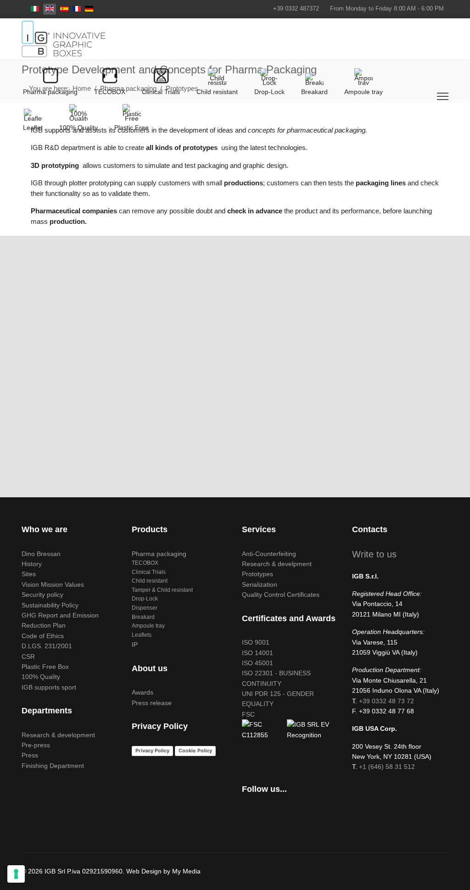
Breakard (143, 617)
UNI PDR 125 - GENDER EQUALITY (278, 698)
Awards (142, 692)
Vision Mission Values (53, 584)
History (32, 563)
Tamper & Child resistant (162, 590)
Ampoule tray (148, 626)
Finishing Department (53, 765)
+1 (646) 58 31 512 (387, 766)
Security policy (42, 594)
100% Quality (41, 676)
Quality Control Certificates (280, 594)
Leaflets (141, 635)
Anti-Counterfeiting (269, 553)
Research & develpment (277, 563)
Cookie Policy (195, 750)
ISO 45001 (257, 663)
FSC (248, 714)
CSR (28, 656)
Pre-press (36, 745)
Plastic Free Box (45, 666)
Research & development (58, 735)
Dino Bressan (41, 553)
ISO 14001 (257, 652)
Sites (29, 574)
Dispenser (144, 608)
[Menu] (442, 96)
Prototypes (257, 574)
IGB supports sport (49, 687)
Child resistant (150, 581)
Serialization (259, 584)
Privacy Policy (152, 750)
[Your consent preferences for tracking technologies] (16, 874)
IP (135, 644)
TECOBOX (145, 563)
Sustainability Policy (50, 605)
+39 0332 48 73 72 (386, 701)
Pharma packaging (159, 553)
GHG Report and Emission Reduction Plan (60, 620)
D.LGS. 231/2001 (47, 646)
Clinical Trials (149, 572)
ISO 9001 (255, 642)
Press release (152, 702)
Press (30, 755)
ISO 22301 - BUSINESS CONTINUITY (276, 678)
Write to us (374, 554)
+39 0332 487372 (296, 9)
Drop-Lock (145, 598)
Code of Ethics (43, 636)
